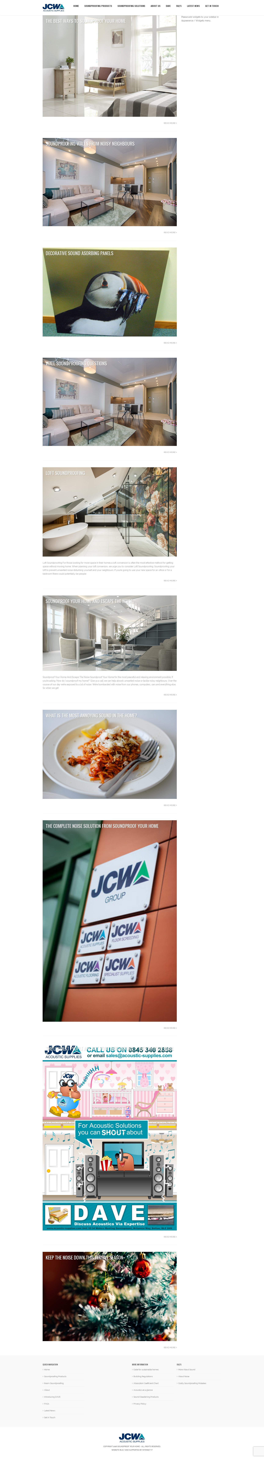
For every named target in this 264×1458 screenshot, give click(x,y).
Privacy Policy (140, 1404)
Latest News (49, 1410)
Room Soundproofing (54, 1383)
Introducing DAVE (52, 1397)
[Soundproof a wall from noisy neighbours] (110, 182)
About (47, 1390)
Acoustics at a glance (143, 1390)
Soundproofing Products (55, 1376)
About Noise (183, 1376)
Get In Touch (49, 1417)
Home (47, 1369)
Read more (170, 123)
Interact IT (147, 1450)
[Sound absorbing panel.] (110, 292)
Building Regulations (143, 1376)
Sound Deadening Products (146, 1397)
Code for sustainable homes (146, 1369)
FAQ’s (46, 1404)
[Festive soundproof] (110, 1296)
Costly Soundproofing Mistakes (192, 1383)
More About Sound (186, 1369)
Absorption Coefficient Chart (146, 1383)
